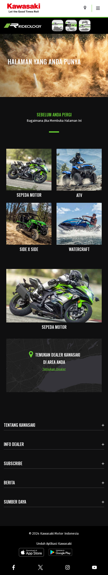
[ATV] (79, 169)
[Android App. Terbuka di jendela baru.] (59, 553)
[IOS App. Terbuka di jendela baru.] (31, 553)
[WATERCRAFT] (79, 223)
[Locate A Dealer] (86, 8)
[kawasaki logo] (41, 8)
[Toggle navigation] (98, 8)
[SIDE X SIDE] (28, 223)
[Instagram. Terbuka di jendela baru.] (67, 567)
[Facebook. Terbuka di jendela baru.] (13, 567)
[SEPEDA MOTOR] (28, 169)
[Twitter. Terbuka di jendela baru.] (40, 567)
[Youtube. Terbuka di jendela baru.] (94, 567)
